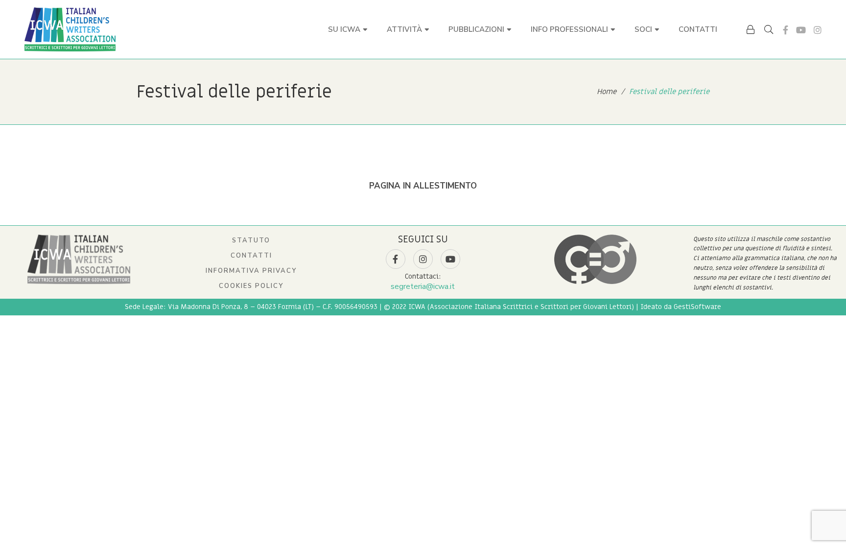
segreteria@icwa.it (423, 286)
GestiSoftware (697, 306)
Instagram (818, 29)
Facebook (785, 29)
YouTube (801, 29)
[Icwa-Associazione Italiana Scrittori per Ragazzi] (70, 29)
